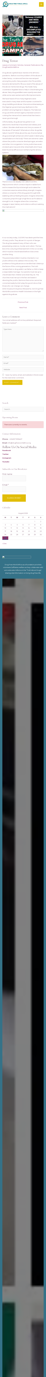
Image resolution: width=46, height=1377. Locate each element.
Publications (35, 65)
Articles (20, 65)
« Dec (4, 543)
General (27, 65)
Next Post (23, 307)
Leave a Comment (9, 65)
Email (5, 485)
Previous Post (23, 302)
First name (7, 474)
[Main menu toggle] (41, 4)
